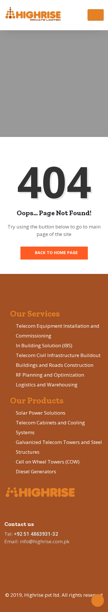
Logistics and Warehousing (46, 384)
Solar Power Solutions (40, 412)
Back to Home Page (56, 252)
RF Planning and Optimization (50, 374)
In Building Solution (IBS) (44, 345)
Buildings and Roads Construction (54, 365)
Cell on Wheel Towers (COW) (47, 461)
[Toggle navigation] (96, 15)
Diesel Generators (36, 471)
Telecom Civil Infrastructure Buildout (58, 355)
